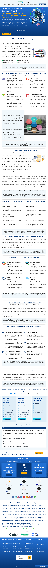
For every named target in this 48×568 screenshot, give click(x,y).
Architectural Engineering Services (40, 545)
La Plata (42, 505)
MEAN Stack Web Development (7, 543)
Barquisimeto (19, 526)
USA (38, 524)
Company (10, 562)
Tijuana (38, 521)
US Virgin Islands (42, 524)
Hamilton (37, 508)
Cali (4, 518)
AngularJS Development (6, 549)
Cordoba (33, 505)
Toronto (6, 515)
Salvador (30, 511)
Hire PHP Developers (17, 543)
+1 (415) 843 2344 (20, 558)
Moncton (13, 514)
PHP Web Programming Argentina (8, 293)
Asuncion (15, 523)
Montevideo (35, 524)
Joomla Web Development (6, 551)
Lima (19, 523)
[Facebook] (13, 497)
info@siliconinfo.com (39, 470)
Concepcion (39, 515)
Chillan (36, 515)
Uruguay (31, 524)
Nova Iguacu (16, 511)
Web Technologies (16, 562)
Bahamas (22, 508)
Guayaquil (35, 518)
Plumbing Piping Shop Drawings (41, 553)
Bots (42, 508)
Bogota (2, 518)
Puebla (36, 521)
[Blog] (27, 497)
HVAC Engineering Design (40, 551)
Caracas (22, 526)
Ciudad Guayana (26, 526)
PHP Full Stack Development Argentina (9, 250)
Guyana (16, 520)
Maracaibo (30, 526)
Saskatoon (36, 514)
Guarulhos (5, 511)
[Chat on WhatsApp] (35, 497)
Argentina (12, 505)
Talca (25, 517)
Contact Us (41, 562)
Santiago (23, 517)
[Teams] (32, 497)
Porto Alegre (20, 511)
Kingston (34, 520)
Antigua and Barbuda (5, 505)
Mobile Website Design (28, 545)
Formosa (39, 505)
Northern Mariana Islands (8, 526)
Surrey (45, 514)
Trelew (16, 508)
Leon (24, 521)
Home (7, 562)
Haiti (19, 520)
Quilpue (17, 517)
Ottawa (24, 514)
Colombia (39, 517)
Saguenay (33, 514)
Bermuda (33, 508)
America (35, 528)
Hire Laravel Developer (17, 545)
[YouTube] (29, 497)
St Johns (43, 514)
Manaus (11, 511)
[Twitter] (16, 497)
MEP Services (38, 548)
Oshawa (21, 514)
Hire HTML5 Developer (17, 541)
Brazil (20, 509)
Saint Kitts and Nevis (25, 523)
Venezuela (14, 526)
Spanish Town (3, 521)
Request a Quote (6, 33)
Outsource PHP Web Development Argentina (10, 382)
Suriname (16, 524)
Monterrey (32, 521)
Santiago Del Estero (10, 508)
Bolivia (40, 508)
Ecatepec (14, 521)
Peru (18, 523)
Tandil (14, 508)
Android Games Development (29, 549)
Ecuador (32, 518)
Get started (7, 419)
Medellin (10, 518)
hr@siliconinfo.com (24, 470)
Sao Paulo (39, 511)
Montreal (16, 514)
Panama (7, 523)
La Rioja (45, 505)
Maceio (8, 511)
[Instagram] (18, 497)
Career (36, 562)
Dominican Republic (26, 518)
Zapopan (41, 521)
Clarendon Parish (30, 520)
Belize (30, 508)
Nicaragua (3, 523)
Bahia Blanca (16, 505)
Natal (13, 511)
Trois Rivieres (10, 515)
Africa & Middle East (11, 528)
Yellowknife (19, 515)
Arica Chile (33, 515)
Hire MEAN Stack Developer (18, 551)
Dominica (20, 518)
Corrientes (36, 505)
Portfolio (32, 562)
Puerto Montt (14, 517)
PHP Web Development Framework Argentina (10, 141)
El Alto (44, 508)
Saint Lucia (31, 523)
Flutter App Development (28, 551)
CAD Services (28, 562)
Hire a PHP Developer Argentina (8, 319)
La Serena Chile (6, 517)
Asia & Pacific (21, 528)
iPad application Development (29, 548)
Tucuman (19, 508)
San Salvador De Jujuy (4, 508)
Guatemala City (12, 520)
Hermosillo (21, 521)
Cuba (17, 518)
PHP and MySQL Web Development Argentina (10, 64)
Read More (9, 474)
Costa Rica (14, 518)
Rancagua (20, 517)
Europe (29, 528)
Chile (27, 515)
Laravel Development (6, 548)
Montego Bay (38, 520)
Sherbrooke (39, 514)
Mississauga (9, 514)
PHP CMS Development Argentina (24, 233)
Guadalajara (17, 521)
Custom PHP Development (6, 541)
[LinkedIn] (21, 497)
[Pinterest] (24, 497)
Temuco (28, 517)
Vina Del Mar (34, 517)
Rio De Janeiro (26, 511)
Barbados (27, 508)
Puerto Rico (3, 526)
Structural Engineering (40, 546)
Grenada (3, 520)
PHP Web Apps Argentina (40, 252)
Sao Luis (37, 511)
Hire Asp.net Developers (17, 549)
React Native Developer (28, 546)
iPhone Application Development (30, 541)
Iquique (3, 517)
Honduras (22, 520)
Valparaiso (31, 517)
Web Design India (5, 545)
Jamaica (26, 520)
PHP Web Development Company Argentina (11, 361)
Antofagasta (30, 515)
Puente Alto (10, 517)
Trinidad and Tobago (23, 524)
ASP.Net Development (6, 546)
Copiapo (43, 515)
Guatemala (7, 520)
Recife (23, 511)
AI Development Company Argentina (10, 190)
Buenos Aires (23, 505)
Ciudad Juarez (11, 521)
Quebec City (27, 514)
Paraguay (11, 523)
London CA (3, 514)
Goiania (3, 511)
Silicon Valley (24, 566)
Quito (38, 518)
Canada (43, 511)
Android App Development (29, 543)
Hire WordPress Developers (18, 548)
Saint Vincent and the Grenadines (8, 524)
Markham (6, 514)
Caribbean (23, 515)
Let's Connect (42, 4)
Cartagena (7, 518)
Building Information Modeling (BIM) (41, 542)
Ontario (19, 514)
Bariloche (19, 505)
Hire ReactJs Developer (17, 546)
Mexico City (29, 521)
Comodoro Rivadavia (28, 505)
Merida (26, 521)
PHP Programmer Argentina (35, 321)
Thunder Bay (3, 515)
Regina (30, 514)
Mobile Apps (22, 562)
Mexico (7, 521)
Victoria (13, 515)
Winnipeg (16, 515)
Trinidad (28, 524)
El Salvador (42, 518)
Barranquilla (42, 517)
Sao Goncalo (33, 511)
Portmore (41, 520)
